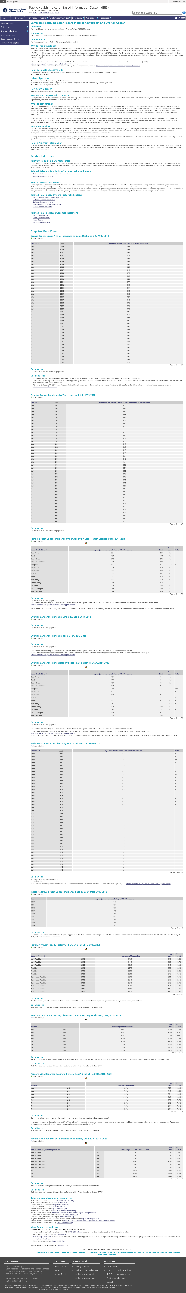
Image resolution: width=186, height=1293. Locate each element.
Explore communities (59, 18)
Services (9, 2)
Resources (104, 18)
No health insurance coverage (43, 176)
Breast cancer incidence (41, 218)
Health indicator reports (35, 18)
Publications (91, 18)
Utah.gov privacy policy (85, 1274)
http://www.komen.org (61, 1205)
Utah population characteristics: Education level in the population (56, 174)
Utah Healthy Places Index (42, 1236)
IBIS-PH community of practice (120, 1274)
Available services (8, 35)
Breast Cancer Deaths (40, 215)
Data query (77, 18)
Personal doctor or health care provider (47, 204)
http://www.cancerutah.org (64, 1200)
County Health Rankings (41, 1239)
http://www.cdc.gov (71, 1215)
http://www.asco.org (67, 1217)
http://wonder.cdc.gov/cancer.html (45, 387)
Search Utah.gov (175, 2)
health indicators (44, 13)
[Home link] (14, 10)
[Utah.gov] (3, 1)
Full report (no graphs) (10, 43)
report (57, 13)
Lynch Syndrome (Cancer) (42, 222)
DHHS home (60, 1266)
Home (3, 18)
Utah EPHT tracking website (119, 1270)
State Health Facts (58, 1241)
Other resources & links (10, 39)
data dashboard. (60, 1234)
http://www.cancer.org (58, 1206)
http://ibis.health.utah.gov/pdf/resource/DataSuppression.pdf (53, 605)
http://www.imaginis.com (90, 1219)
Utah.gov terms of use (85, 1278)
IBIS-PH (35, 13)
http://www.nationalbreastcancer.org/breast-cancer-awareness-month (89, 1221)
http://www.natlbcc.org (65, 1223)
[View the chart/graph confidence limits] (85, 543)
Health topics (17, 18)
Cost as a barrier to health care (44, 200)
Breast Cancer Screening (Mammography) (48, 197)
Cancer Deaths (38, 220)
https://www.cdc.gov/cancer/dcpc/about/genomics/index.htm (118, 66)
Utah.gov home (82, 1266)
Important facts (7, 23)
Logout (110, 1282)
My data (181, 17)
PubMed (60, 1245)
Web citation (112, 1266)
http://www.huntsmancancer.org (64, 1211)
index (52, 13)
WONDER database (76, 1232)
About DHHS (60, 1274)
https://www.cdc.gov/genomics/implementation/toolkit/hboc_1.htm (55, 64)
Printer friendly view (116, 1278)
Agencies (15, 2)
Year (62, 243)
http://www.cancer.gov (59, 1209)
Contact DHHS (61, 1270)
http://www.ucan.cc (60, 1203)
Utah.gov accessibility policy (87, 1270)
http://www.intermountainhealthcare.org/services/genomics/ (74, 1213)
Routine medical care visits (42, 207)
